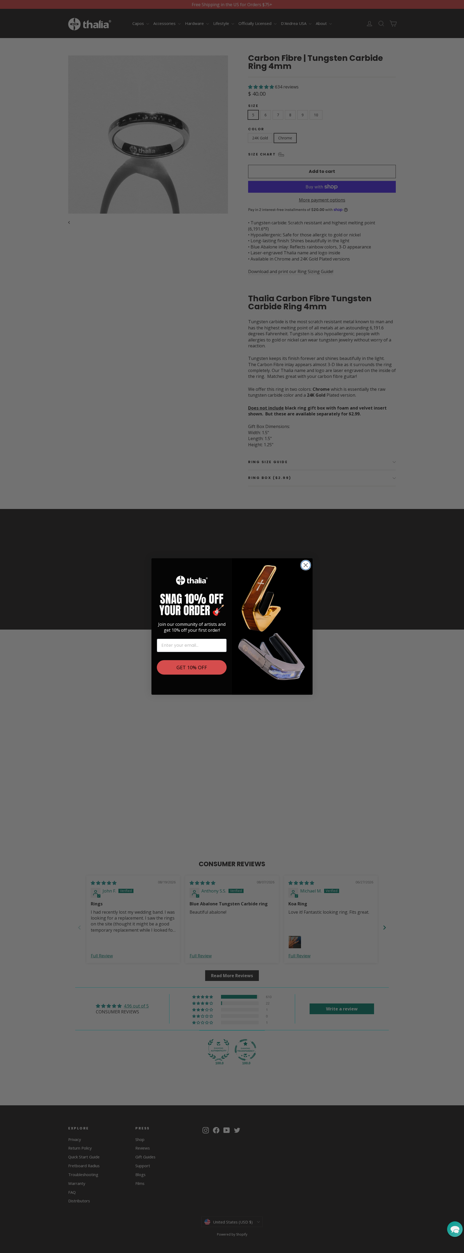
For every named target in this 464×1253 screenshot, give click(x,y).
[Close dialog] (305, 565)
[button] (455, 1229)
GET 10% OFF (191, 667)
